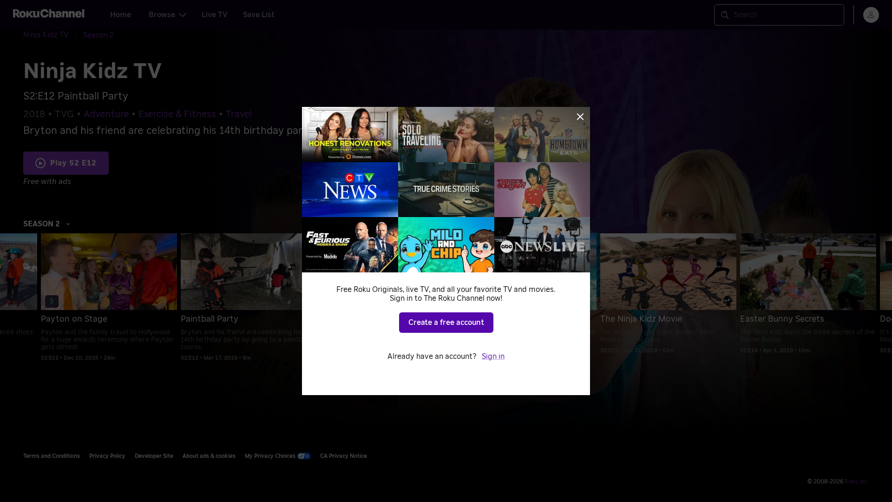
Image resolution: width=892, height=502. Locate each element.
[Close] (580, 116)
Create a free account (446, 322)
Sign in (493, 356)
